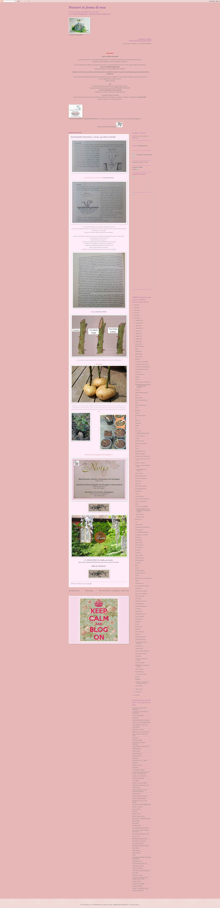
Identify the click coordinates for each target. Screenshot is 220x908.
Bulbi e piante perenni (140, 637)
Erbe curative (135, 738)
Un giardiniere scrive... (137, 861)
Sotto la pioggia (139, 555)
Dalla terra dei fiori (139, 441)
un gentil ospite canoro (140, 488)
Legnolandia (138, 656)
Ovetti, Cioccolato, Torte (141, 400)
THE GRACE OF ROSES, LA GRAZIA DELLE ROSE (141, 858)
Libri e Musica (135, 780)
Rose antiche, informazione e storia (140, 834)
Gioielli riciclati (136, 751)
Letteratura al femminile (138, 778)
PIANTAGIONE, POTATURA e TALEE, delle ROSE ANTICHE (143, 386)
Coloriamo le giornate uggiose (142, 366)
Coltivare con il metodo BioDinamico (141, 722)
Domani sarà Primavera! (141, 478)
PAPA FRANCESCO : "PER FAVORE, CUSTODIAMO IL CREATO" (143, 510)
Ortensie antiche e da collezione (139, 796)
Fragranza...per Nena (140, 573)
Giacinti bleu (138, 491)
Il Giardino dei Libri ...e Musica (139, 760)
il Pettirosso (138, 537)
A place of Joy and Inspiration (142, 499)
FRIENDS (137, 679)
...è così (137, 448)
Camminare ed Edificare (141, 606)
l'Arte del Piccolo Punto (138, 890)
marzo (137, 344)
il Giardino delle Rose (137, 886)
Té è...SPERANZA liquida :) (142, 532)
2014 (135, 315)
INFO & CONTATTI (99, 566)
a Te (136, 522)
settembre (138, 328)
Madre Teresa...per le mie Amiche (143, 578)
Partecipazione (138, 540)
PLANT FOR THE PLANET (139, 798)
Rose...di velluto (136, 836)
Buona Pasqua (138, 354)
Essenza (137, 624)
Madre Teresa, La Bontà (140, 486)
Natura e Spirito (136, 787)
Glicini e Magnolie (136, 753)
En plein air (138, 483)
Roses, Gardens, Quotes (137, 843)
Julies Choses (135, 767)
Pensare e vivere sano (137, 807)
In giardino (135, 763)
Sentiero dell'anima (139, 616)
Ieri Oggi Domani (139, 603)
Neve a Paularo (138, 547)
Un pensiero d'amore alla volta (139, 863)
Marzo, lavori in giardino (141, 593)
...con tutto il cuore (139, 517)
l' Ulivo (137, 408)
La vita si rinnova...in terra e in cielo (142, 459)
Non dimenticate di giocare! (142, 369)
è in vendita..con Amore (98, 560)
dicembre (138, 320)
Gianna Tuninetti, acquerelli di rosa (140, 746)
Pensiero (137, 413)
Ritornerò (137, 359)
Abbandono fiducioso (140, 614)
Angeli (137, 580)
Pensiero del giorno (140, 631)
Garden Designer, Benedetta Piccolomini (139, 743)
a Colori (137, 568)
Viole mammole (139, 529)
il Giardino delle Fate (140, 639)
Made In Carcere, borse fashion (139, 783)
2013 (135, 318)
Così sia (137, 395)
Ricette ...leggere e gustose (138, 816)
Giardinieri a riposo (140, 558)
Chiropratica (135, 718)
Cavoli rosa (138, 552)
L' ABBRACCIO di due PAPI (142, 433)
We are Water (135, 873)
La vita (137, 428)
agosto (137, 331)
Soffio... (137, 504)
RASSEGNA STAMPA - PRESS (140, 162)
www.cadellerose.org (142, 146)
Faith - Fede (138, 431)
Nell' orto (137, 379)
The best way (138, 372)
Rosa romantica (136, 821)
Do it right (137, 550)
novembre (138, 323)
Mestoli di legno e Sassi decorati (143, 382)
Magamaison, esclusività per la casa (140, 785)
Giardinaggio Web (136, 748)
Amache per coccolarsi (140, 653)
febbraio (138, 689)
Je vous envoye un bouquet (141, 361)
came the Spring (139, 473)
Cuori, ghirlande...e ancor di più (139, 724)
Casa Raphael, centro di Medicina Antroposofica (140, 712)
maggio (137, 339)
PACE (136, 402)
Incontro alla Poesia (137, 765)
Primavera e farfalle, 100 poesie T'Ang (142, 466)
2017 (135, 307)
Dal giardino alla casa (140, 451)
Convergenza (138, 598)
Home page (89, 590)
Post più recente (74, 590)
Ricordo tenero (138, 626)
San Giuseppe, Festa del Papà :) (142, 527)
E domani (137, 390)
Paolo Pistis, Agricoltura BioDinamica (141, 804)
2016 (135, 310)
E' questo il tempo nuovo (141, 443)
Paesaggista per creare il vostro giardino (139, 801)
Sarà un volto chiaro (140, 463)
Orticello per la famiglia (141, 591)
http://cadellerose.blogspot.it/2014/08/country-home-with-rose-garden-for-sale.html (99, 562)
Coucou (137, 493)
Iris (136, 418)
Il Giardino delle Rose (108, 177)
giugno (137, 336)
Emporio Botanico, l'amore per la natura (140, 734)
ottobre (137, 325)
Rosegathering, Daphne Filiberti (140, 838)
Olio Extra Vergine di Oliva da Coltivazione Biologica (139, 790)
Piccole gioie (138, 481)
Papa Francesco (139, 619)
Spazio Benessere (136, 850)
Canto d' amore (138, 356)
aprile (137, 341)
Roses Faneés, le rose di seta (138, 841)
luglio (137, 333)
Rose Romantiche (136, 825)
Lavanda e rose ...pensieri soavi (139, 776)
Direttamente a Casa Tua (138, 729)
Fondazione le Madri (137, 740)
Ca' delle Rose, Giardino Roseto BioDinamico (139, 708)
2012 (135, 695)
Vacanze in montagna (137, 868)
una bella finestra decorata (141, 392)
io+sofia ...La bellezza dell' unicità (140, 888)
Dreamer (137, 677)
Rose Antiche (135, 823)
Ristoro (137, 565)
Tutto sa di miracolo (140, 436)
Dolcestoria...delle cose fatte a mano (140, 732)
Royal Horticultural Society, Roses (140, 845)
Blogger (137, 904)
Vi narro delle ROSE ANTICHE (98, 312)
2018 (135, 305)
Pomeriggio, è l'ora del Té (141, 535)
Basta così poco (139, 542)
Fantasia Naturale (139, 669)
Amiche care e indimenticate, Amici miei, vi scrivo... (142, 682)
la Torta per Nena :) (139, 570)
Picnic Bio (134, 811)
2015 (135, 313)
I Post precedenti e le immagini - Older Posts (114, 590)
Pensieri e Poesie (136, 809)
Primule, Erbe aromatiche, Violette (141, 659)
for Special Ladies (136, 881)
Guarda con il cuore (137, 755)
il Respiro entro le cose (140, 601)
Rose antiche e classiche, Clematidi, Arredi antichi (140, 830)
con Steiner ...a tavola (137, 875)
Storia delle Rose (136, 852)
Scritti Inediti (135, 848)
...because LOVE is (139, 514)
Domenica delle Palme (140, 405)
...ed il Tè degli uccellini (141, 674)
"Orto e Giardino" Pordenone (142, 651)
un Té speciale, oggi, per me (141, 364)
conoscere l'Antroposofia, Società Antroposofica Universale (140, 878)
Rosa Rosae (138, 410)
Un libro (137, 438)
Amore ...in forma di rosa (141, 501)
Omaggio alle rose (136, 793)
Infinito (137, 425)
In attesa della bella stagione (142, 586)
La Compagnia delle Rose (138, 769)
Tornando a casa (139, 648)
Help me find (135, 758)
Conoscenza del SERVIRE (141, 506)
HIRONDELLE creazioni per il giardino (142, 665)
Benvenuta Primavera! (140, 476)
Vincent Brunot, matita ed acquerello (141, 870)
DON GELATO (136, 727)
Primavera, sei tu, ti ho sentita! (142, 456)
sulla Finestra (138, 588)
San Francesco (138, 611)
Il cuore (137, 446)
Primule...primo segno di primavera (141, 642)
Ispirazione (138, 629)
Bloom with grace (139, 346)
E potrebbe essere (139, 583)
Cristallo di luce (139, 646)
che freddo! (138, 563)
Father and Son (138, 524)
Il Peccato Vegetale (139, 662)
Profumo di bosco (136, 814)
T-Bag (133, 855)
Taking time (138, 423)
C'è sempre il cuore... (140, 374)
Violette (137, 377)
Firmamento (138, 621)
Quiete (136, 349)
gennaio (137, 692)
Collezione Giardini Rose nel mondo (141, 720)
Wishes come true (139, 545)
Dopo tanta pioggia (139, 596)
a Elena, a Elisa (138, 397)
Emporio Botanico (139, 671)
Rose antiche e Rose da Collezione (140, 828)
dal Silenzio (138, 608)
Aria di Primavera (139, 496)
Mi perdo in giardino (140, 453)
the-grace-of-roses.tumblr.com (144, 154)
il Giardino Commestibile (138, 883)
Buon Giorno (138, 519)
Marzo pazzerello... (139, 560)
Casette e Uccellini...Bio (138, 715)
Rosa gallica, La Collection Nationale (141, 818)
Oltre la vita (138, 634)
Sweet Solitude (138, 686)
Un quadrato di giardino (138, 866)
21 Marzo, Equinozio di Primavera (140, 470)
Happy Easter (138, 351)
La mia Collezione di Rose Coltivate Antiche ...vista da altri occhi (140, 772)
